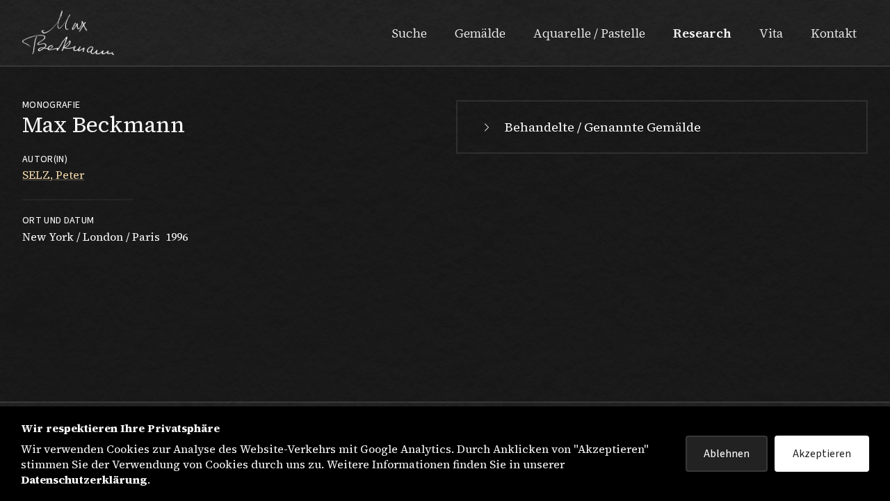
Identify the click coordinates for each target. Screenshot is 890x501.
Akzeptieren (822, 453)
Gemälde (480, 33)
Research (702, 33)
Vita (771, 33)
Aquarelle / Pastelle (589, 33)
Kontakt (834, 33)
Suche (409, 33)
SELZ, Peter (53, 174)
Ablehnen (727, 453)
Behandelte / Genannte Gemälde (603, 127)
